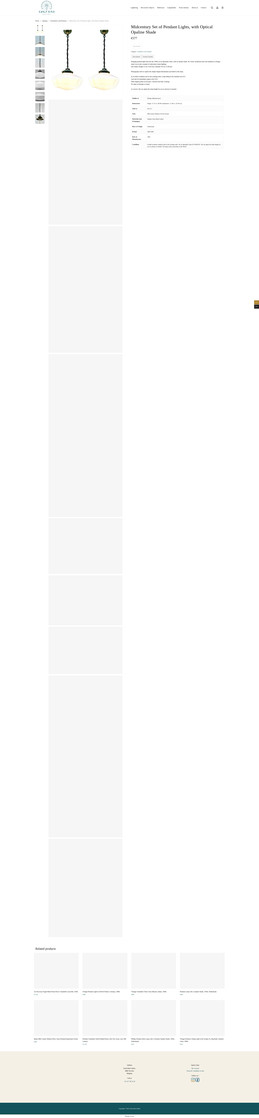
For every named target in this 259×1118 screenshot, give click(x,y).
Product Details (148, 57)
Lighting (44, 21)
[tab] (136, 57)
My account (195, 1068)
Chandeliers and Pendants (58, 21)
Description (136, 57)
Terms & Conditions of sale (195, 1071)
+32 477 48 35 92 (129, 1081)
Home (37, 21)
